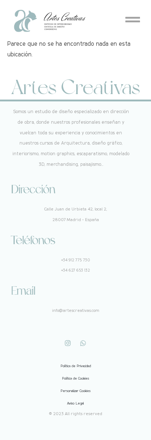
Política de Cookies (75, 378)
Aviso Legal (75, 403)
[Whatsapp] (83, 343)
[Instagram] (68, 343)
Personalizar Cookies (75, 391)
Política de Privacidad (75, 366)
